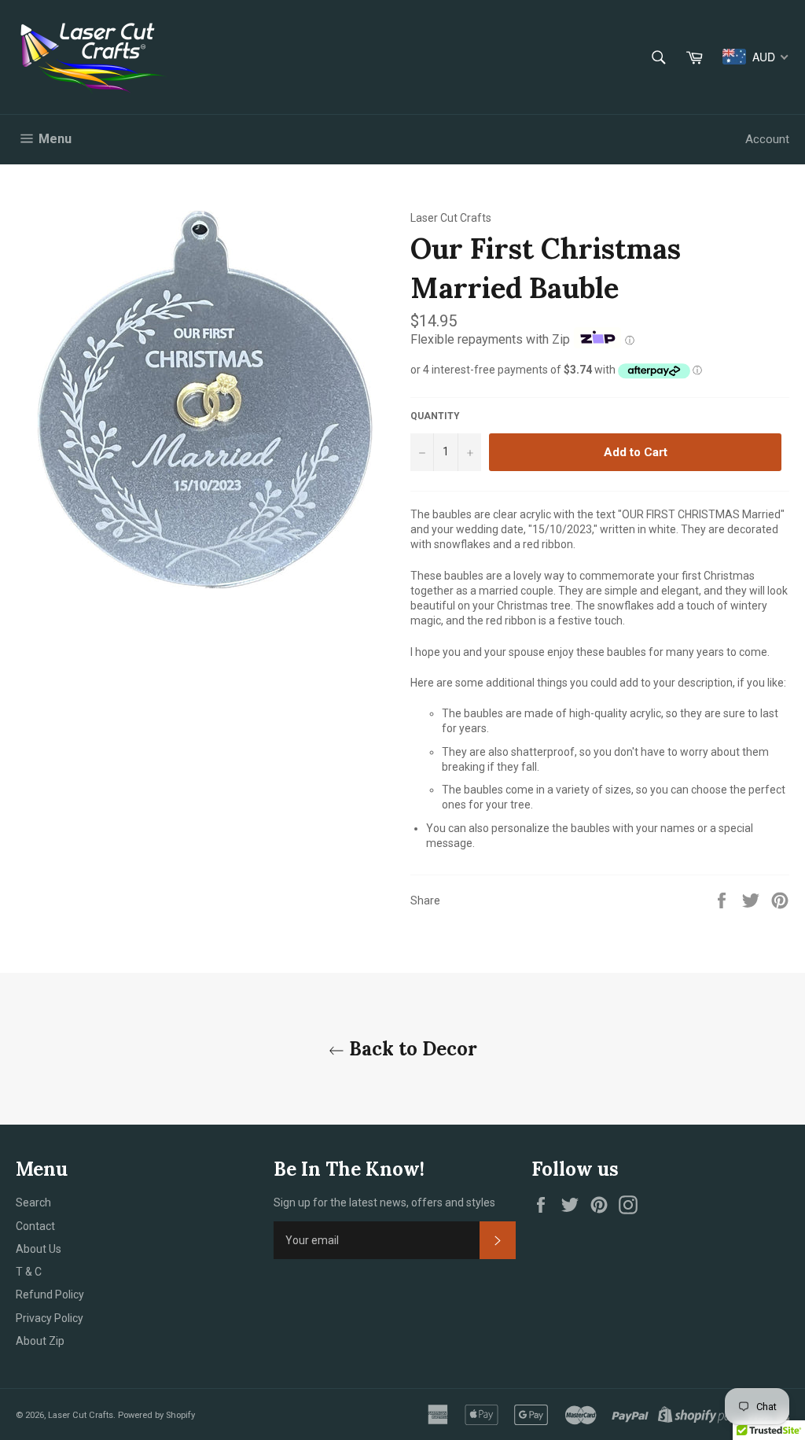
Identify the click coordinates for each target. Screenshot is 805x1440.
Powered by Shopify (156, 1415)
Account (767, 139)
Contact (35, 1226)
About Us (38, 1249)
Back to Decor (410, 1049)
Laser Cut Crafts (80, 1415)
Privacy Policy (49, 1318)
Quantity (435, 416)
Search (33, 1202)
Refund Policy (50, 1294)
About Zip (40, 1341)
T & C (29, 1271)
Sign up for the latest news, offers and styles (384, 1202)
